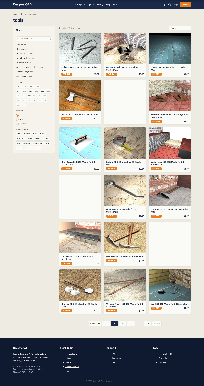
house (30, 138)
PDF (45, 91)
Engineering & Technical (27, 67)
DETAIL (37, 138)
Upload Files (70, 362)
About (114, 362)
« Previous (95, 323)
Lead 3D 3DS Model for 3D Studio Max (170, 304)
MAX (34, 86)
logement (28, 148)
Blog (67, 371)
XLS (21, 105)
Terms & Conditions (167, 354)
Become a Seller (72, 366)
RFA (42, 100)
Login (175, 4)
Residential (22, 49)
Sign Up (185, 4)
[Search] (169, 4)
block (35, 134)
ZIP (21, 96)
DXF (31, 100)
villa (18, 143)
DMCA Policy (164, 362)
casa (47, 143)
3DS (33, 91)
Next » (157, 323)
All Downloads (25, 14)
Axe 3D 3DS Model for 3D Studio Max (79, 114)
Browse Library (71, 354)
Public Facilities (23, 58)
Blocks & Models (24, 62)
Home (15, 14)
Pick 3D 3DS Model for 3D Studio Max (124, 256)
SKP (21, 91)
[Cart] (163, 4)
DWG (22, 86)
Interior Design (23, 72)
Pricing (68, 358)
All (21, 115)
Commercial (22, 53)
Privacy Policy (164, 358)
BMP (42, 96)
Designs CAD (22, 4)
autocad (27, 134)
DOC (31, 96)
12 (148, 323)
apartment (20, 138)
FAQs (114, 354)
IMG (21, 100)
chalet (37, 148)
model (42, 134)
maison (19, 148)
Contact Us (116, 358)
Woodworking (22, 76)
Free (21, 119)
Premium (23, 124)
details (46, 138)
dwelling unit (37, 143)
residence (26, 143)
